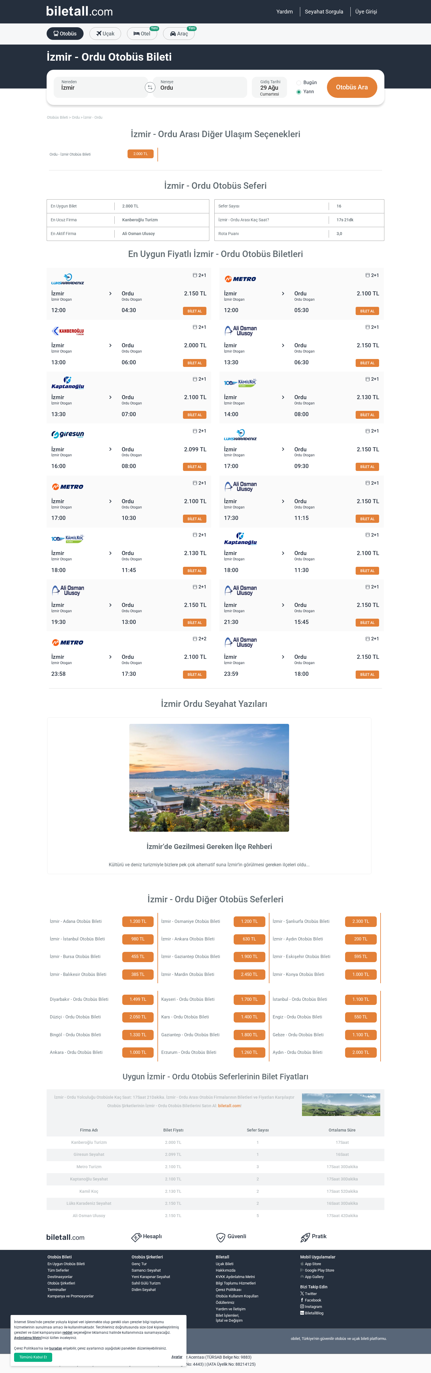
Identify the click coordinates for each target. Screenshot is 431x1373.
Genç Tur (139, 1264)
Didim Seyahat (144, 1289)
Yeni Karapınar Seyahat (151, 1277)
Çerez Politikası (228, 1289)
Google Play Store (319, 1270)
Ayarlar (177, 1357)
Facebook (312, 1300)
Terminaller (56, 1289)
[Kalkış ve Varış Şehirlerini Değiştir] (150, 87)
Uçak (107, 33)
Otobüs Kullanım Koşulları (237, 1296)
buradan (55, 1348)
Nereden (69, 81)
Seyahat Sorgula (324, 11)
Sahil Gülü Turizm (146, 1283)
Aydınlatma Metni (28, 1338)
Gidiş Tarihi (270, 81)
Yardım (284, 11)
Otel (148, 32)
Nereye (167, 81)
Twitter (310, 1294)
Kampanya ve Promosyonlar (70, 1296)
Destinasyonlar (59, 1277)
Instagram (313, 1306)
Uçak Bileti (224, 1264)
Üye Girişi (366, 11)
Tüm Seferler (58, 1270)
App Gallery (314, 1277)
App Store (312, 1264)
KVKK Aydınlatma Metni (235, 1277)
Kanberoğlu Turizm (140, 219)
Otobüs (68, 33)
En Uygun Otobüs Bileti (66, 1264)
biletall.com (229, 1105)
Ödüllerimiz (225, 1302)
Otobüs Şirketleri (61, 1283)
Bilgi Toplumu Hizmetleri (236, 1283)
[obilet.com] (79, 16)
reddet (67, 1333)
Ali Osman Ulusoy (138, 233)
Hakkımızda (225, 1270)
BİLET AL (195, 311)
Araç (185, 32)
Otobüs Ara (352, 87)
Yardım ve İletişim (230, 1309)
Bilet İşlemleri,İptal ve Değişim (229, 1318)
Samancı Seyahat (146, 1270)
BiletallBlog (313, 1313)
